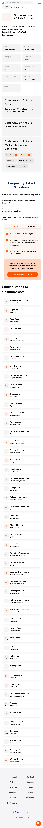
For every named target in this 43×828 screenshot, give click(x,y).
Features (30, 798)
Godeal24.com (16, 544)
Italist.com (14, 656)
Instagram (12, 787)
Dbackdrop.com (17, 413)
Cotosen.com (16, 385)
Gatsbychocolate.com (19, 506)
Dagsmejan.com (17, 403)
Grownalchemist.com (19, 572)
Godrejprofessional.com (20, 553)
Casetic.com (15, 319)
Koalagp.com (15, 666)
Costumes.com (10, 50)
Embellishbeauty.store (19, 441)
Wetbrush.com (16, 759)
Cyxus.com (15, 394)
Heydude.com (16, 637)
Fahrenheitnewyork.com (20, 478)
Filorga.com (15, 488)
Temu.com (14, 731)
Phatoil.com (15, 684)
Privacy (30, 787)
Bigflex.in (14, 310)
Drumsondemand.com (19, 431)
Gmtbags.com (16, 534)
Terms (30, 792)
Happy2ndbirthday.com (20, 609)
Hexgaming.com (17, 628)
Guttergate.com (17, 591)
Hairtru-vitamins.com (19, 600)
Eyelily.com (15, 460)
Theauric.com (16, 740)
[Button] (7, 2)
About (13, 798)
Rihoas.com (15, 703)
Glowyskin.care (16, 525)
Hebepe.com (15, 619)
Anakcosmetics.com (19, 300)
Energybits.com (17, 450)
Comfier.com (15, 366)
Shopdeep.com (16, 722)
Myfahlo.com (16, 675)
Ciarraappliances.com (19, 338)
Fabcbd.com (15, 469)
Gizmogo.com (16, 516)
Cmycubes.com (17, 347)
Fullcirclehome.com (18, 497)
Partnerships (12, 803)
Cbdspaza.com (16, 328)
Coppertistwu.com (18, 375)
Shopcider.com (16, 712)
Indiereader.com (17, 647)
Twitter (12, 782)
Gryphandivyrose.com (19, 581)
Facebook (13, 777)
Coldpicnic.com (17, 357)
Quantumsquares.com (19, 694)
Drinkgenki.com (17, 422)
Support (30, 782)
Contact (30, 777)
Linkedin (13, 792)
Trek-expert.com (17, 750)
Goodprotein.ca (17, 563)
